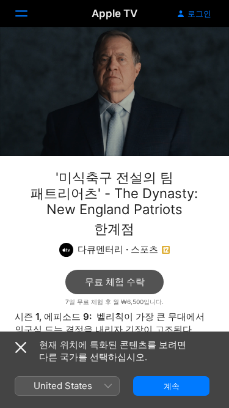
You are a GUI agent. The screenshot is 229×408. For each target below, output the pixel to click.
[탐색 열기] (28, 13)
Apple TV (114, 13)
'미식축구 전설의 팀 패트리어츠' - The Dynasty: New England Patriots (114, 193)
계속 (172, 386)
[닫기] (20, 347)
